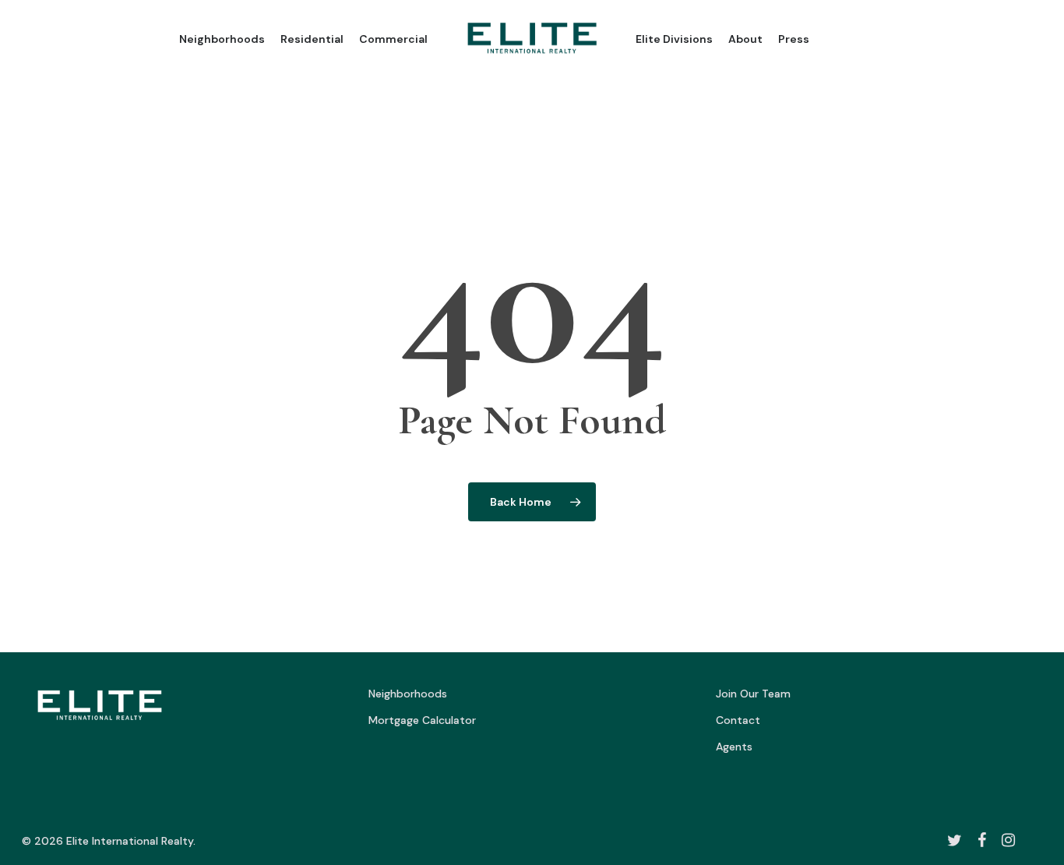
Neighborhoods (407, 694)
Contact (738, 720)
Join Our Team (753, 694)
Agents (734, 747)
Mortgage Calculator (422, 720)
